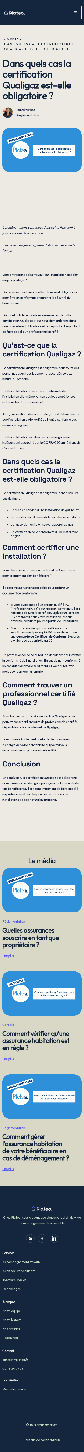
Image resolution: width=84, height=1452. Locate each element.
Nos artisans (11, 1329)
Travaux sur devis (14, 1280)
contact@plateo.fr (15, 1360)
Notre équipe (11, 1311)
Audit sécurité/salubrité (18, 1271)
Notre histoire (11, 1320)
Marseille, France (14, 1389)
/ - (13, 39)
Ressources (10, 1338)
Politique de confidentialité (42, 1440)
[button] (75, 12)
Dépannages (11, 1289)
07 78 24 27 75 (12, 1369)
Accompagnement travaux (21, 1262)
